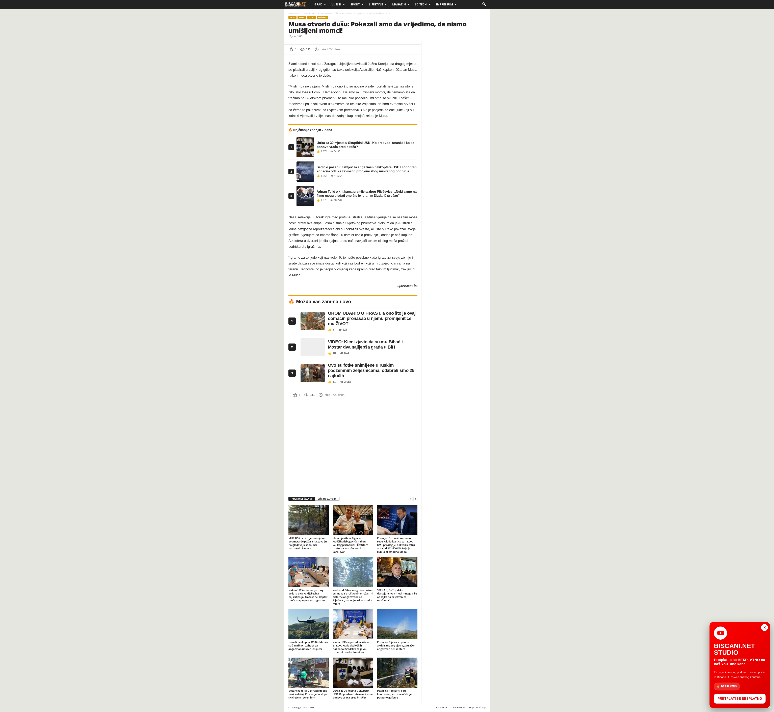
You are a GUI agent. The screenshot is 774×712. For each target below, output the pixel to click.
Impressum (444, 4)
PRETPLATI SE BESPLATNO (740, 698)
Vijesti (336, 4)
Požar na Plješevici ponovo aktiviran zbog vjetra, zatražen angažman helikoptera (396, 645)
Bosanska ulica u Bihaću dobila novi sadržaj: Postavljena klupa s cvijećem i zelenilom (308, 694)
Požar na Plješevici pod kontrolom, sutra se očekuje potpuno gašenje (394, 694)
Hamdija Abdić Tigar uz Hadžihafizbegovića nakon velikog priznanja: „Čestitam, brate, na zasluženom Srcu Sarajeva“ (351, 545)
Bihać (314, 13)
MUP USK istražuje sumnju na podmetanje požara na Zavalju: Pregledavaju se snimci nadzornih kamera (308, 543)
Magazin (399, 4)
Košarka (322, 17)
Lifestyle (376, 4)
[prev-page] (411, 499)
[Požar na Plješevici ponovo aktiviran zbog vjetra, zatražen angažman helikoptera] (397, 624)
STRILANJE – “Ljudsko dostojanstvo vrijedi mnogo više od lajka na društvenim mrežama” (397, 595)
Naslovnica (293, 13)
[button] (484, 4)
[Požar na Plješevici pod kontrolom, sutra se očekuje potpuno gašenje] (397, 673)
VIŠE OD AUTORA (327, 498)
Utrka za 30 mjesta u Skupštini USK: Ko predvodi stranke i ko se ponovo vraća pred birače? (353, 694)
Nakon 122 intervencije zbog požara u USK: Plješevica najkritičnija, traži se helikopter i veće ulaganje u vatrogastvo (308, 595)
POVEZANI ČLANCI (302, 498)
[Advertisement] (352, 444)
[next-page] (415, 499)
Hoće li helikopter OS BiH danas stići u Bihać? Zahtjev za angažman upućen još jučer (308, 645)
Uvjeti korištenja (477, 707)
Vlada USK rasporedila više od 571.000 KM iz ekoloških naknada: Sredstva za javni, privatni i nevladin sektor (351, 647)
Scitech (421, 4)
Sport (355, 4)
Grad (318, 4)
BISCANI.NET (442, 707)
